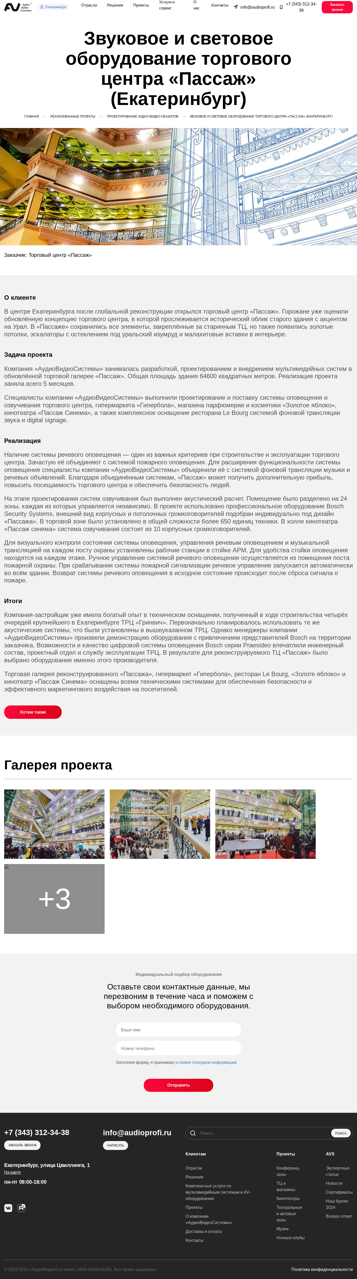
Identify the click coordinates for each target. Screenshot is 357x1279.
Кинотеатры (288, 1198)
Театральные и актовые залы (289, 1213)
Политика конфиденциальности (322, 1269)
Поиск (341, 1133)
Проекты (194, 1207)
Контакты (195, 1240)
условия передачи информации (206, 1062)
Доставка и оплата (204, 1231)
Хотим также (33, 712)
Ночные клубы (291, 1238)
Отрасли (194, 1168)
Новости (334, 1183)
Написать (115, 1145)
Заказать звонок (337, 7)
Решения (194, 1177)
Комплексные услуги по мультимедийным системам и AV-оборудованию (218, 1192)
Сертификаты (339, 1192)
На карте (12, 1172)
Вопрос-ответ (339, 1216)
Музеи (283, 1229)
